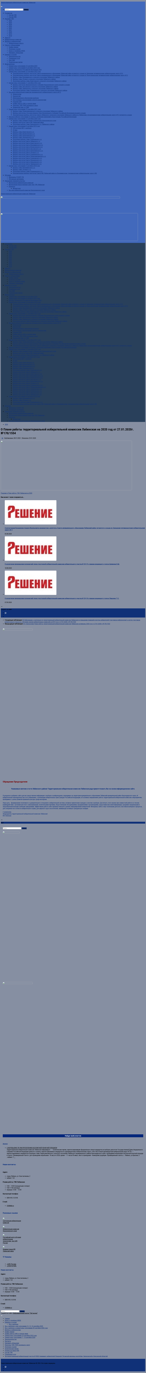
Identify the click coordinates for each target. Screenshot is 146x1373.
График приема (13, 47)
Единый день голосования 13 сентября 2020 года (25, 119)
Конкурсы (12, 186)
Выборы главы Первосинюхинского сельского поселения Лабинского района (38, 111)
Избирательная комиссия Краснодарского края (11, 1230)
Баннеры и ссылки (11, 55)
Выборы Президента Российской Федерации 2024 (25, 70)
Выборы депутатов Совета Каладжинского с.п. (28, 151)
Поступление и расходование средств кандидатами (29, 100)
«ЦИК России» (11, 1264)
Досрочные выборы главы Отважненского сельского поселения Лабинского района (40, 90)
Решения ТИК (9, 19)
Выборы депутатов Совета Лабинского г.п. (26, 141)
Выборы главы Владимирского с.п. (24, 168)
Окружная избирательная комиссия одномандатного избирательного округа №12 (35, 92)
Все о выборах (13, 1324)
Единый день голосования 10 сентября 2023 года (25, 72)
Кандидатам (17, 96)
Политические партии (15, 62)
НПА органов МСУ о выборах (22, 128)
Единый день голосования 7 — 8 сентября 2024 (20, 1337)
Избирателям (17, 94)
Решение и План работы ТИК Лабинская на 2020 (16, 493)
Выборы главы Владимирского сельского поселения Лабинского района (36, 77)
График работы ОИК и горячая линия (24, 104)
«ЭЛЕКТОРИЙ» (11, 1266)
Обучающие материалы (16, 179)
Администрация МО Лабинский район (9, 1250)
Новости (7, 38)
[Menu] (1, 6)
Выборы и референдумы (13, 41)
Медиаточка (17, 188)
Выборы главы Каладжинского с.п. (24, 136)
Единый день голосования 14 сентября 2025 (23, 66)
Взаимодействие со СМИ (21, 107)
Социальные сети (14, 58)
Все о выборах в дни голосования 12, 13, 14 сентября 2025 (24, 1326)
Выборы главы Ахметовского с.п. (23, 132)
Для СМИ (12, 60)
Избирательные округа (16, 43)
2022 (10, 28)
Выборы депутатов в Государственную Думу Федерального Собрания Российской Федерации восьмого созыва (49, 113)
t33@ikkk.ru (10, 1206)
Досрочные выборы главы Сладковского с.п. (27, 139)
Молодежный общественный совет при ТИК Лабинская (26, 185)
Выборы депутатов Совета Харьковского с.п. (27, 162)
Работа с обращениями (12, 45)
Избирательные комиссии (13, 39)
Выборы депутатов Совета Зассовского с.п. (27, 149)
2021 (10, 30)
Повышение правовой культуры (15, 181)
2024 (10, 24)
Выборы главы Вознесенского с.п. (24, 134)
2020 (10, 32)
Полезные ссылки (14, 49)
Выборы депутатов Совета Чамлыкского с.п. (27, 164)
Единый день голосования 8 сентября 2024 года (24, 68)
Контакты (8, 1341)
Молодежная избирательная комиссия (21, 183)
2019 (10, 34)
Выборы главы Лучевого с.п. (22, 169)
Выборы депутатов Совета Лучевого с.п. (26, 153)
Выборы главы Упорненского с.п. (23, 137)
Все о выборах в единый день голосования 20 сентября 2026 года (26, 1328)
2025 (10, 23)
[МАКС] (5, 613)
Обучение (8, 175)
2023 (10, 26)
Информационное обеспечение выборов (26, 98)
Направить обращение (16, 53)
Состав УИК (12, 17)
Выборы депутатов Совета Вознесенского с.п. (28, 147)
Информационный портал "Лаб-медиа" (25, 1313)
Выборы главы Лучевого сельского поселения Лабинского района (34, 79)
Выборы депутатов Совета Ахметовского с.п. (27, 143)
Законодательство (15, 56)
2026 (10, 21)
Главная (7, 1319)
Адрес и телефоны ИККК (17, 51)
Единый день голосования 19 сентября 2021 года (25, 109)
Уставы (15, 130)
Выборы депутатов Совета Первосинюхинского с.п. (29, 156)
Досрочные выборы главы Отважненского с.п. (28, 171)
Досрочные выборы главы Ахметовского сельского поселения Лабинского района (39, 81)
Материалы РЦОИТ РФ (16, 177)
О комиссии (8, 13)
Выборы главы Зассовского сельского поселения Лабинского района (35, 87)
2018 (10, 36)
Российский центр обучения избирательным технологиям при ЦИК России (12, 1240)
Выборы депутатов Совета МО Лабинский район (28, 122)
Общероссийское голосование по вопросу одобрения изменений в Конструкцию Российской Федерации (42, 117)
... (14, 1157)
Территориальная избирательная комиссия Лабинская (18, 2)
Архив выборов (10, 64)
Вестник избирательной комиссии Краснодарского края (27, 190)
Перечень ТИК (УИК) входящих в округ (25, 105)
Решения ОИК (17, 102)
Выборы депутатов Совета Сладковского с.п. (27, 158)
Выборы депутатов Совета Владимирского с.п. (28, 145)
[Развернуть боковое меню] (1, 606)
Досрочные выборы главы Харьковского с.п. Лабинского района (33, 124)
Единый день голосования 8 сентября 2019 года (24, 126)
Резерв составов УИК (12, 1351)
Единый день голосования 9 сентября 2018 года (24, 166)
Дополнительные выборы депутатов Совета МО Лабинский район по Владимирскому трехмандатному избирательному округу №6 (55, 173)
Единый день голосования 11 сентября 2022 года (25, 83)
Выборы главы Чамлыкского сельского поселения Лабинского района (35, 88)
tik (2, 438)
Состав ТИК (12, 15)
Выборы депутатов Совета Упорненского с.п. (27, 160)
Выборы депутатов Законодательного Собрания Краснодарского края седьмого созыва (41, 85)
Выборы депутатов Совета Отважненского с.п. (28, 154)
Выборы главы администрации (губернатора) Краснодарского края (34, 121)
